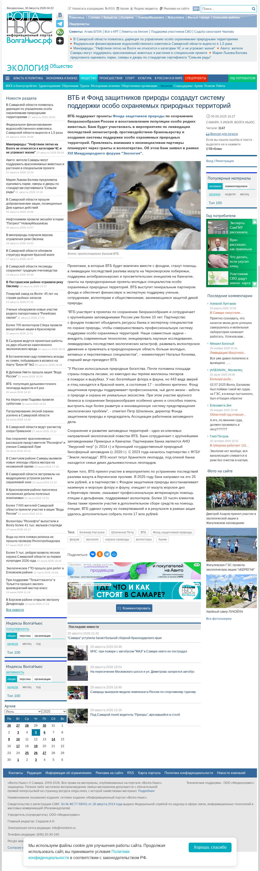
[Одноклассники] (100, 554)
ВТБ (143, 532)
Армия (198, 86)
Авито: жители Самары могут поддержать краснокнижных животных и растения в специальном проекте (35, 164)
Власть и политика (28, 78)
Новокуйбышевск (151, 17)
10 (18, 739)
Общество (61, 66)
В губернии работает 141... (229, 445)
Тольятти (110, 17)
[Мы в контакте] (60, 15)
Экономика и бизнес (62, 78)
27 (18, 725)
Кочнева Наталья (92, 532)
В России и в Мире (168, 78)
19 (36, 746)
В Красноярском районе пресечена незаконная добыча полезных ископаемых (31, 494)
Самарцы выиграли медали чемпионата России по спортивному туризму (143, 692)
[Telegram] (107, 554)
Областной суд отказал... (228, 414)
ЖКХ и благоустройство (21, 86)
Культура (145, 78)
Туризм (84, 86)
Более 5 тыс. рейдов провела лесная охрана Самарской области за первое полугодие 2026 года (33, 557)
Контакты (16, 773)
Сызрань (127, 17)
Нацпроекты (79, 24)
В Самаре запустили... (226, 313)
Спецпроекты (195, 78)
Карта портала (149, 773)
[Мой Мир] (114, 554)
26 (9, 725)
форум (74, 539)
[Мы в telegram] (60, 23)
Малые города (198, 17)
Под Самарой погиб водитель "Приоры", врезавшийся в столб (135, 715)
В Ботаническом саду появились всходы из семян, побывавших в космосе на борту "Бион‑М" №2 (35, 360)
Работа (220, 86)
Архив (124, 8)
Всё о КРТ (112, 31)
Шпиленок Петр (122, 532)
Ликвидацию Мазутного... (228, 353)
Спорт (130, 78)
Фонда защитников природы (139, 116)
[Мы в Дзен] (60, 41)
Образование (70, 86)
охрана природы (117, 539)
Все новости (15, 610)
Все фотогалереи (219, 619)
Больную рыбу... (221, 379)
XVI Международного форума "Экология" (105, 153)
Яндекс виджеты (146, 8)
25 (27, 753)
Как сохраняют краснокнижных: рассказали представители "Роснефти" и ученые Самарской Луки (35, 443)
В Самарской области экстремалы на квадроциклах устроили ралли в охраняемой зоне (33, 478)
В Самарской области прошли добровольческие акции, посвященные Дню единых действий (34, 203)
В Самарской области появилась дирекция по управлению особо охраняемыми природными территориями (155, 39)
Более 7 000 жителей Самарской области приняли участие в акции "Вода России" (35, 509)
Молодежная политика (105, 86)
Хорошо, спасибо (210, 847)
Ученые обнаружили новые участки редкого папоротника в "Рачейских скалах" (31, 313)
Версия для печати (224, 134)
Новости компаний (231, 773)
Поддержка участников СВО (171, 31)
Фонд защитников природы (172, 532)
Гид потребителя (242, 78)
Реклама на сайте (176, 8)
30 (44, 725)
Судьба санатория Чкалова (214, 31)
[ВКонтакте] (93, 554)
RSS (111, 8)
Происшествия (110, 78)
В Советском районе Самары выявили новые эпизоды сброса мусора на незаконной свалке (34, 462)
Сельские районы (226, 17)
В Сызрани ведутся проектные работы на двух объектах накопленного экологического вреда (34, 345)
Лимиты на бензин (134, 31)
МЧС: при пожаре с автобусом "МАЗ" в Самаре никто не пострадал (138, 651)
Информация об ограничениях (68, 773)
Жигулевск (176, 17)
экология (92, 539)
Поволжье (77, 17)
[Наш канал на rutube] (60, 32)
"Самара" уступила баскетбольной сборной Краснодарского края (115, 638)
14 (53, 739)
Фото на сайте (220, 470)
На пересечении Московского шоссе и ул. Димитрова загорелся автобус (142, 671)
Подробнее (146, 791)
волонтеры (144, 539)
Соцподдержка (183, 86)
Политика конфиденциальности (189, 773)
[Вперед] (254, 284)
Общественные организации (139, 86)
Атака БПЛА (93, 31)
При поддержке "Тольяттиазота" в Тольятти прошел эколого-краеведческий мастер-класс (30, 584)
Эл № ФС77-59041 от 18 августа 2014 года (91, 804)
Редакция (34, 773)
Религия (209, 86)
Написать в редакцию (88, 8)
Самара (94, 17)
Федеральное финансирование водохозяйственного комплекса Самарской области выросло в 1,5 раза (152, 44)
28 (27, 725)
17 (18, 746)
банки (162, 539)
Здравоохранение (49, 86)
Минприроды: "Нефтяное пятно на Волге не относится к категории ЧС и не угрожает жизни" (144, 48)
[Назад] (254, 221)
